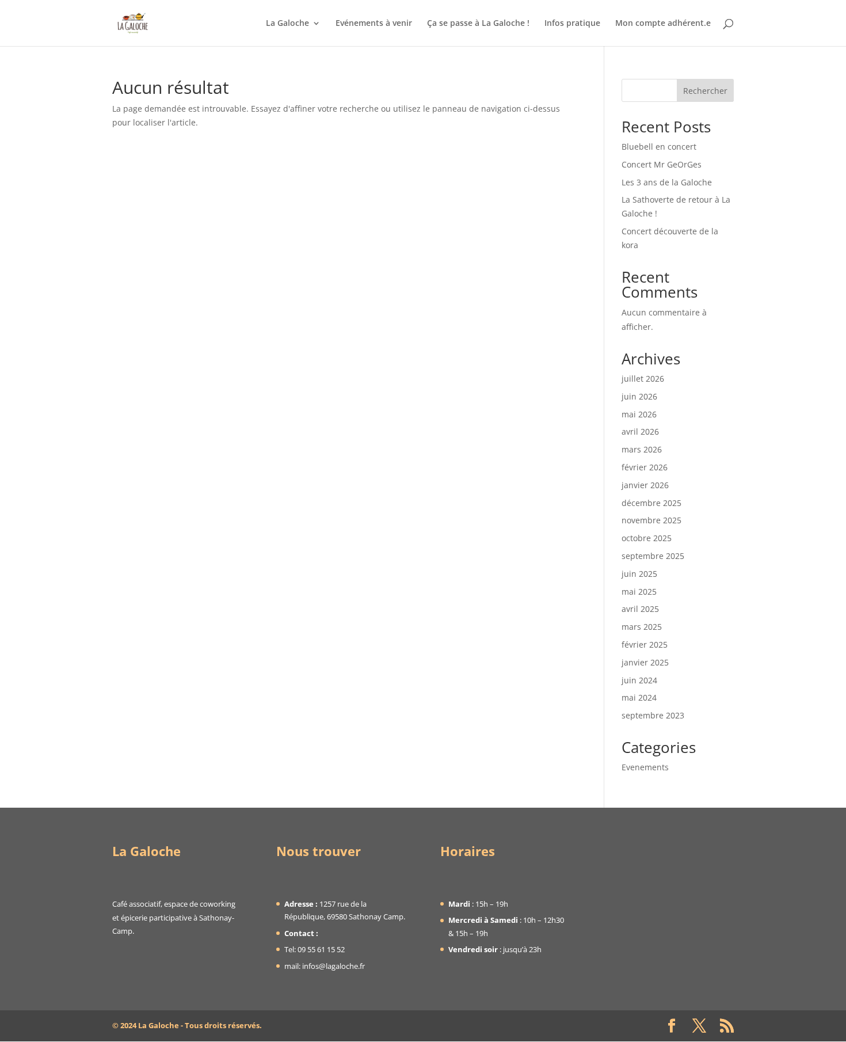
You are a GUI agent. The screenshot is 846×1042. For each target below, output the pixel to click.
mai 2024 (639, 697)
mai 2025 (639, 591)
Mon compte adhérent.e (663, 23)
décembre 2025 (651, 502)
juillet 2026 (643, 378)
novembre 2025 (651, 520)
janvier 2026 (645, 485)
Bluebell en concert (659, 146)
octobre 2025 (647, 538)
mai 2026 (639, 414)
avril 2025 (640, 608)
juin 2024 (639, 680)
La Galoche (287, 23)
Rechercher (705, 90)
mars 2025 (642, 626)
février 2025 (645, 644)
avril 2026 (640, 431)
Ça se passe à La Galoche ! (478, 23)
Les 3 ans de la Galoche (667, 182)
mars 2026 (642, 449)
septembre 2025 (653, 555)
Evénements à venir (374, 23)
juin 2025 (639, 573)
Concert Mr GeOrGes (662, 164)
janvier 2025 (645, 662)
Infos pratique (572, 23)
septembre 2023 (653, 715)
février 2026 (645, 467)
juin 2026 (639, 396)
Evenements (645, 767)
